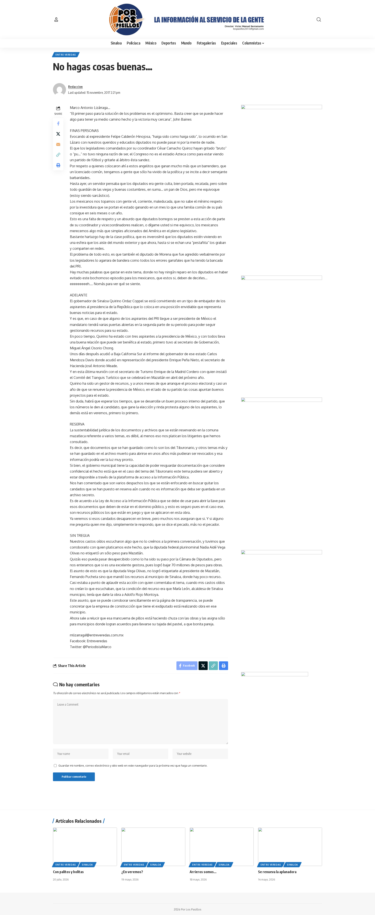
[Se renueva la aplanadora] (290, 847)
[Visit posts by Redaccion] (59, 89)
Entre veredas (66, 54)
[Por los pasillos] (187, 19)
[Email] (58, 144)
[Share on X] (58, 134)
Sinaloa (87, 864)
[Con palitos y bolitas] (85, 847)
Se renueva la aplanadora (277, 872)
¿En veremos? (132, 872)
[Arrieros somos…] (222, 847)
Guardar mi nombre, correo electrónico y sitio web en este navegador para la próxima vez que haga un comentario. (132, 765)
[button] (56, 19)
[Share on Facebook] (58, 123)
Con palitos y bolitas (68, 872)
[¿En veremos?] (153, 847)
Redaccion (75, 87)
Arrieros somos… (203, 872)
